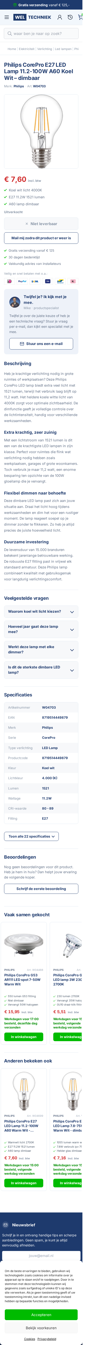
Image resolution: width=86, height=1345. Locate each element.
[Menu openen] (6, 17)
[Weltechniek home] (32, 17)
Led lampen (63, 49)
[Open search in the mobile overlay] (41, 33)
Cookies (29, 1339)
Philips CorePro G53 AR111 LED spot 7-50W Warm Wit (22, 979)
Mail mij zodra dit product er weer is (41, 238)
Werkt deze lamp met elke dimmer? (31, 650)
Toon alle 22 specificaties (29, 836)
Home (12, 49)
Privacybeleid (47, 1339)
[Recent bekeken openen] (70, 17)
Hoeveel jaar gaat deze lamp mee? (33, 629)
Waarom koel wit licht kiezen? (34, 611)
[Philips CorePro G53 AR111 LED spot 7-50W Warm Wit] (23, 945)
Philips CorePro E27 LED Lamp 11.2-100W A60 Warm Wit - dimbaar (21, 1126)
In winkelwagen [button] (24, 1037)
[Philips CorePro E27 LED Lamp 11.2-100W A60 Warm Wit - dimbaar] (23, 1091)
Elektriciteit (26, 49)
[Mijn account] (59, 17)
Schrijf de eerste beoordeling (41, 889)
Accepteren (41, 1314)
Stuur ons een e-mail (44, 343)
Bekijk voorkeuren (41, 1328)
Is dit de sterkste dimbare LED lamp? (34, 670)
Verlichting (44, 49)
